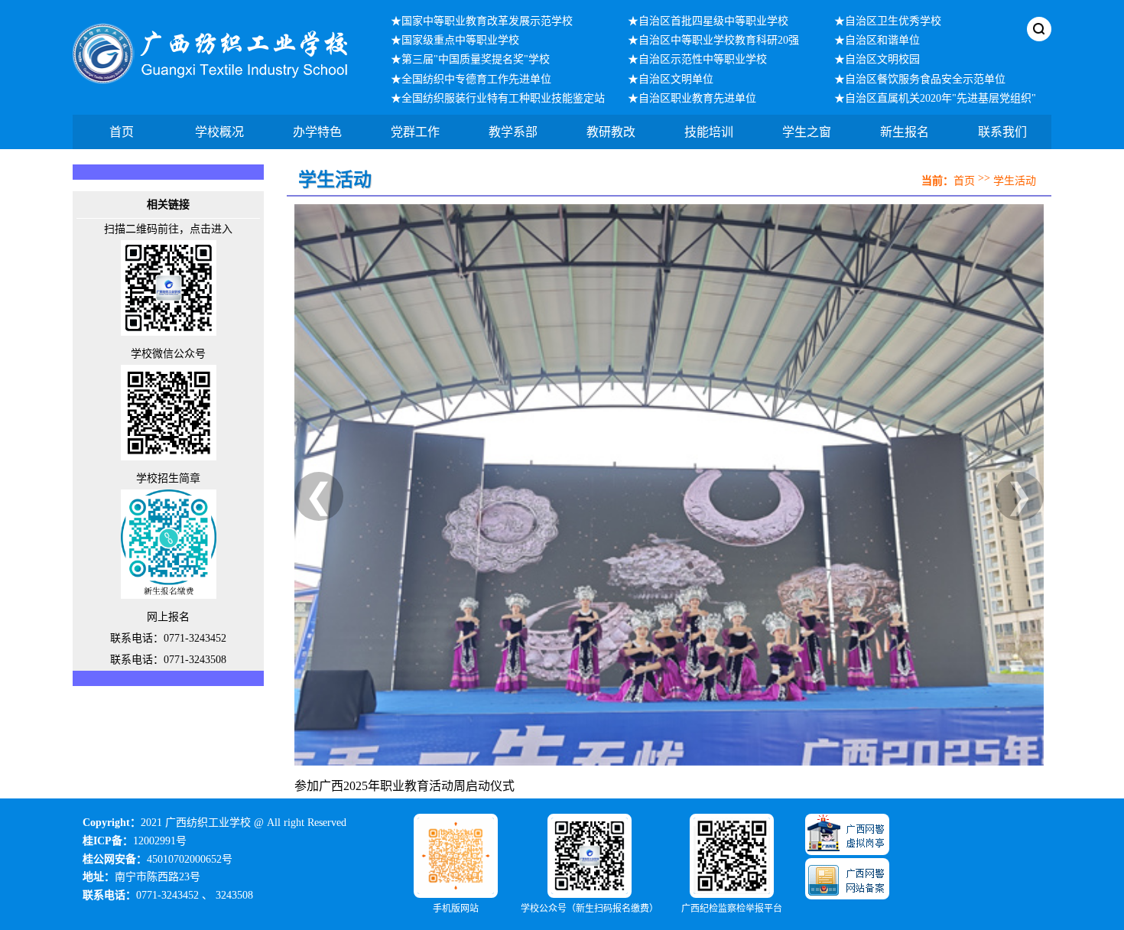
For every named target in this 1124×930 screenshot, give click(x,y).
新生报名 (904, 131)
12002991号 (160, 841)
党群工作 (415, 131)
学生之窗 (806, 131)
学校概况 (219, 131)
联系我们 (1002, 131)
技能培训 (708, 131)
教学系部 (513, 131)
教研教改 (610, 131)
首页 (121, 131)
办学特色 (317, 131)
